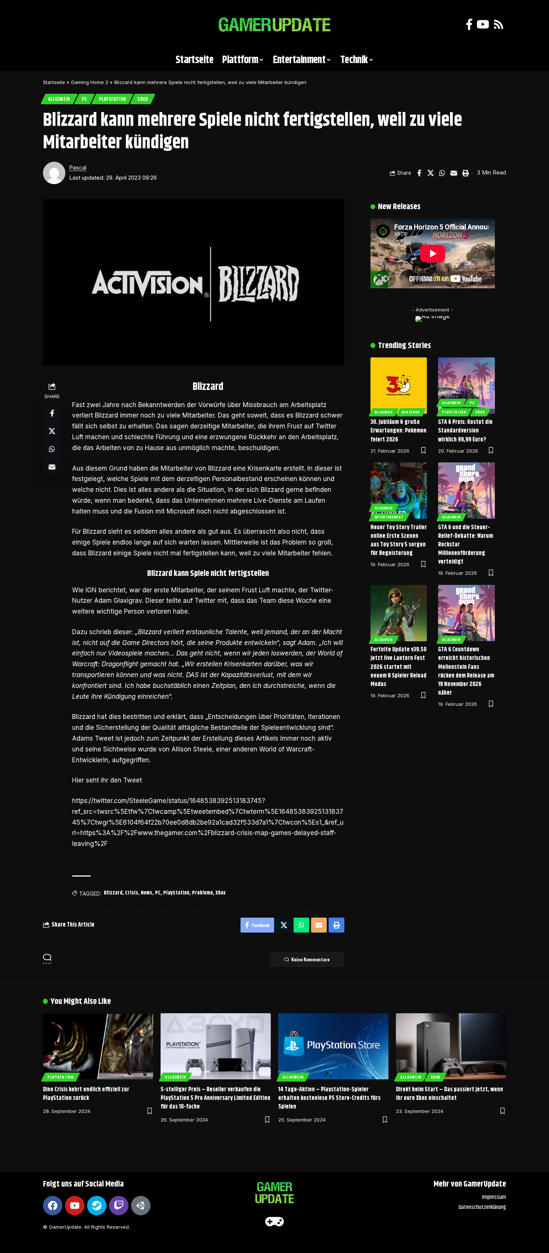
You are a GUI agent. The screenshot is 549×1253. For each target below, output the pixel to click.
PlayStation (112, 99)
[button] (52, 24)
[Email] (454, 173)
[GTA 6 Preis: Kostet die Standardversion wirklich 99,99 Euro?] (466, 385)
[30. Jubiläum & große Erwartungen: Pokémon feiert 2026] (398, 385)
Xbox (142, 99)
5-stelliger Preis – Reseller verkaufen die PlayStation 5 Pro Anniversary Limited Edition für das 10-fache (215, 1098)
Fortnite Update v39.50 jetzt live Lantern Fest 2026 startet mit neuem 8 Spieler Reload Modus (398, 667)
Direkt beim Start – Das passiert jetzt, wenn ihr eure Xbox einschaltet (449, 1094)
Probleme (202, 893)
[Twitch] (118, 1205)
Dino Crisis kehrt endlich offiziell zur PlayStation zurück (86, 1094)
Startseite (54, 82)
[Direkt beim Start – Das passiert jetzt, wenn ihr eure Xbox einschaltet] (451, 1046)
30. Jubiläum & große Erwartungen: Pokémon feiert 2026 (398, 431)
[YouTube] (483, 24)
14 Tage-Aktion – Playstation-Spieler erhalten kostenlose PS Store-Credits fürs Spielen (329, 1098)
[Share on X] (430, 173)
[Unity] (141, 1205)
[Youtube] (74, 1205)
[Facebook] (469, 24)
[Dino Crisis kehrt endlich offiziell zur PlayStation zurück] (98, 1046)
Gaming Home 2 (89, 82)
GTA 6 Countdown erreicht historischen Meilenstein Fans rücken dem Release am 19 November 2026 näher (466, 671)
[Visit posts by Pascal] (54, 173)
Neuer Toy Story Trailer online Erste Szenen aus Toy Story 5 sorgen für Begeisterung (398, 540)
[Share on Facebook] (419, 173)
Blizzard (113, 893)
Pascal (77, 167)
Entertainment (389, 517)
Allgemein (59, 99)
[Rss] (498, 24)
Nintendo (411, 412)
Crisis (131, 893)
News (146, 893)
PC (84, 99)
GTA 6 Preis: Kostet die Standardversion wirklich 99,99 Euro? (465, 431)
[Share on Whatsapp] (442, 173)
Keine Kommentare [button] (310, 959)
